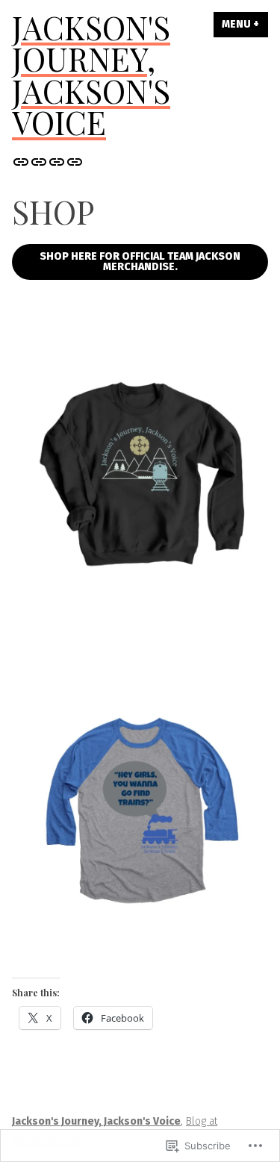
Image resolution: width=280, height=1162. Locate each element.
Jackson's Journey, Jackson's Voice (91, 74)
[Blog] (57, 161)
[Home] (21, 161)
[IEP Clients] (39, 161)
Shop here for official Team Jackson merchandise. (140, 261)
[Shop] (75, 161)
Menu (245, 24)
